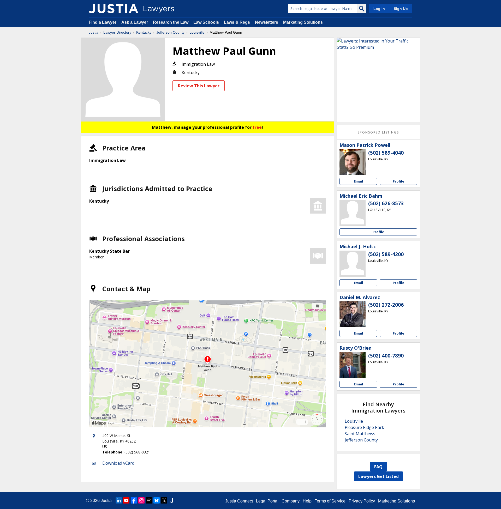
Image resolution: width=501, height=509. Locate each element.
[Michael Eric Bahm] (352, 213)
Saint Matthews (360, 434)
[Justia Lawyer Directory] (113, 8)
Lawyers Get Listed (378, 476)
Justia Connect (239, 501)
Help (307, 501)
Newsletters (266, 22)
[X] (164, 500)
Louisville (197, 32)
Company (291, 501)
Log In (379, 9)
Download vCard (118, 463)
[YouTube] (126, 500)
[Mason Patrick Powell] (352, 162)
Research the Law (170, 22)
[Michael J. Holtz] (352, 264)
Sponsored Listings (378, 132)
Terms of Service (330, 501)
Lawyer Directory (117, 32)
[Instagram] (141, 500)
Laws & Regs (237, 22)
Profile (398, 181)
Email (358, 181)
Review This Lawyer (198, 86)
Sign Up (401, 9)
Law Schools (206, 22)
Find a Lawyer (102, 22)
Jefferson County (170, 32)
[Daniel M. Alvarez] (352, 314)
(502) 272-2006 (386, 304)
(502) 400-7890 (386, 355)
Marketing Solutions (303, 22)
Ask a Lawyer (135, 22)
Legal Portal (267, 501)
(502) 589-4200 (386, 254)
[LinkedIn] (119, 500)
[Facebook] (134, 500)
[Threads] (149, 500)
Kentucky (143, 32)
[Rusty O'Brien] (352, 365)
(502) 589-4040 (386, 152)
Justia (93, 32)
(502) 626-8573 (386, 203)
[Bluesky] (156, 500)
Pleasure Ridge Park (364, 427)
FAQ (378, 467)
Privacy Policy (362, 501)
